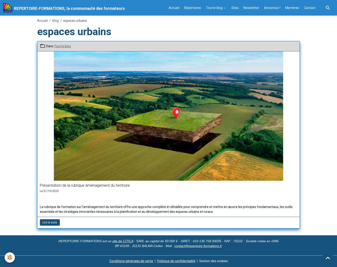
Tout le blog (214, 8)
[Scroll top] (328, 258)
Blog (55, 20)
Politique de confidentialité (176, 261)
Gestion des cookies (213, 261)
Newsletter (251, 8)
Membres (292, 8)
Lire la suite (49, 222)
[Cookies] (10, 257)
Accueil (174, 8)
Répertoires (192, 8)
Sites (235, 8)
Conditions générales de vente (131, 261)
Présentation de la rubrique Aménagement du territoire (85, 185)
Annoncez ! (272, 8)
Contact (309, 8)
